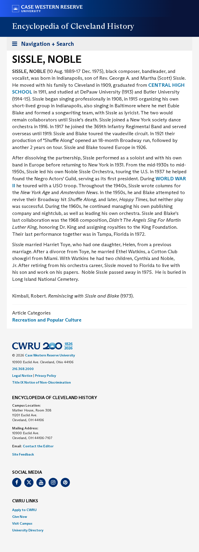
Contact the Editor (38, 446)
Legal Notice (22, 375)
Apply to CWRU (24, 510)
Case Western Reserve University (50, 355)
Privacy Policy (45, 375)
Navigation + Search (41, 45)
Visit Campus (22, 523)
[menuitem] (99, 509)
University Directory (27, 530)
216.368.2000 (23, 369)
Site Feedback (23, 454)
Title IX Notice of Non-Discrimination (41, 382)
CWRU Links (25, 501)
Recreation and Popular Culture (46, 320)
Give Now (19, 516)
